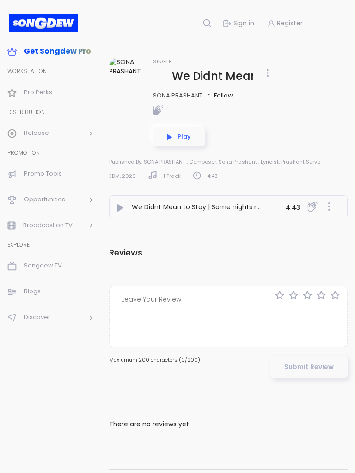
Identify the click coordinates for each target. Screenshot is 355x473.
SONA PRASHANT (178, 95)
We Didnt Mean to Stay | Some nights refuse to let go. (219, 207)
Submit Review (309, 366)
